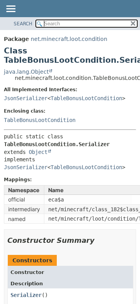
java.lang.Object (26, 72)
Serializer (26, 295)
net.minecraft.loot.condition (69, 39)
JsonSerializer (25, 98)
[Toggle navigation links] (10, 9)
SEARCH (23, 24)
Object (38, 152)
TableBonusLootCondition (86, 98)
